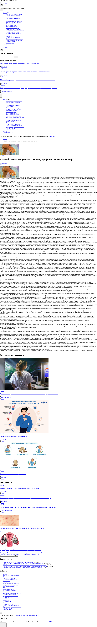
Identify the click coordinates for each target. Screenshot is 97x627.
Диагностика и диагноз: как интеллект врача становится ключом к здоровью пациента (29, 394)
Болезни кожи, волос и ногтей (14, 14)
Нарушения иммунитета (12, 32)
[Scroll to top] (3, 625)
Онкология (9, 36)
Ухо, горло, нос (10, 43)
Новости (5, 47)
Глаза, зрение (9, 19)
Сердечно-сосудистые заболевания (15, 40)
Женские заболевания (11, 24)
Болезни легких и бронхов (13, 15)
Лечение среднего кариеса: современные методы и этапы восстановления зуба (25, 72)
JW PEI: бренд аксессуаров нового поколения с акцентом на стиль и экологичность (27, 80)
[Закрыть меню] (1, 612)
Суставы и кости (10, 41)
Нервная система (10, 34)
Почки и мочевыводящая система (14, 39)
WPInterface (51, 136)
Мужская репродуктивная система (15, 30)
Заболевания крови (11, 25)
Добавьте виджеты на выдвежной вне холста (27, 615)
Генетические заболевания (13, 18)
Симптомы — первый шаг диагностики (13, 474)
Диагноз (5, 44)
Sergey (3, 85)
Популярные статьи (8, 45)
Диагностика (3, 3)
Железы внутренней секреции (14, 21)
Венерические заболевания (13, 17)
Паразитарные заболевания (13, 37)
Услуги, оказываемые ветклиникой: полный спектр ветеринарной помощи (22, 567)
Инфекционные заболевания (13, 29)
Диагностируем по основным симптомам (13, 436)
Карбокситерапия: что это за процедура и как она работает (19, 63)
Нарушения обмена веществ (13, 33)
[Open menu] (1, 10)
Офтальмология (7, 601)
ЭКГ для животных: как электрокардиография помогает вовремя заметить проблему (28, 88)
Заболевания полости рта (12, 28)
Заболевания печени (11, 26)
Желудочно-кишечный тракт (13, 22)
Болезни (5, 13)
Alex (2, 68)
